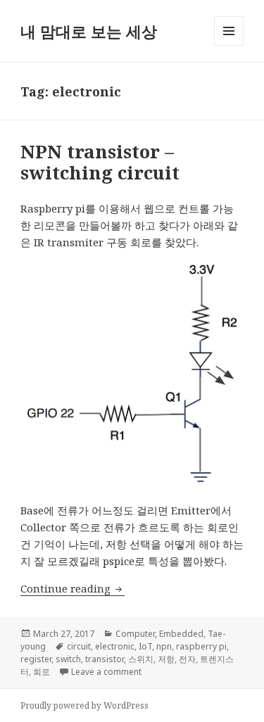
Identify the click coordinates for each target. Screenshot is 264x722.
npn (164, 646)
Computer (135, 634)
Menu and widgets (229, 45)
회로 (41, 672)
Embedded (181, 634)
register (35, 659)
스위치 (140, 659)
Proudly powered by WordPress (84, 705)
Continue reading (72, 588)
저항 (166, 659)
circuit (79, 646)
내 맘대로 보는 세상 (88, 31)
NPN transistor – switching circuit (100, 162)
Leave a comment (106, 672)
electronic (114, 646)
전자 (187, 659)
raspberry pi (201, 646)
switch (68, 659)
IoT (145, 646)
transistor (104, 659)
